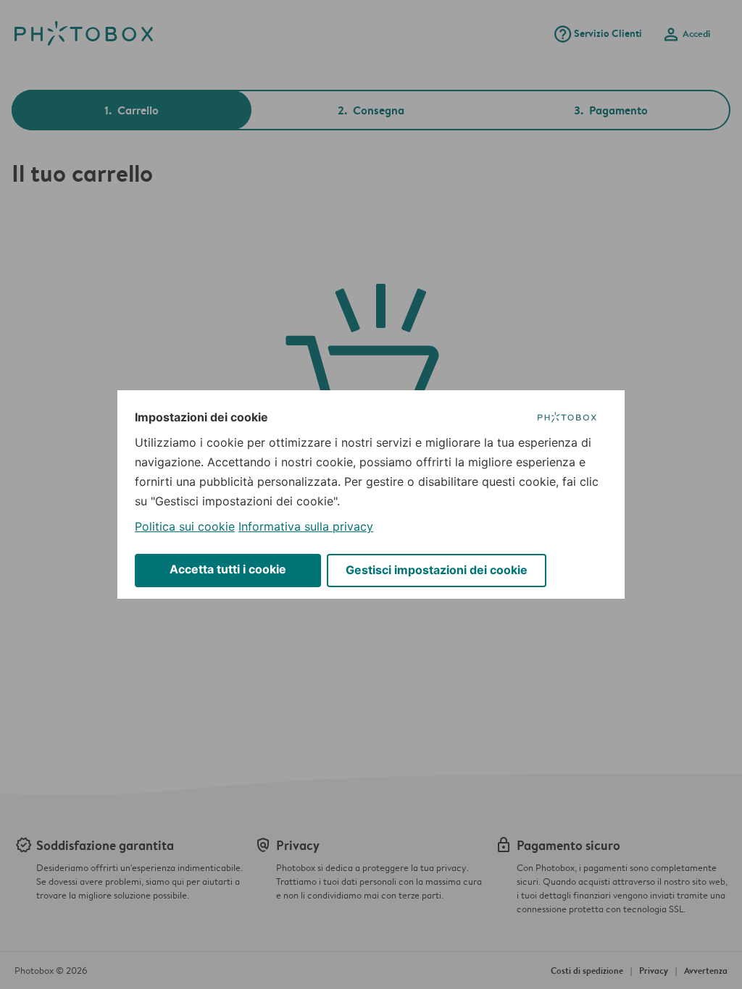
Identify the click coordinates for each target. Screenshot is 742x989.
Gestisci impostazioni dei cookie (437, 570)
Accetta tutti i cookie (228, 569)
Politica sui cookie (185, 526)
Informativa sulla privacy (305, 526)
